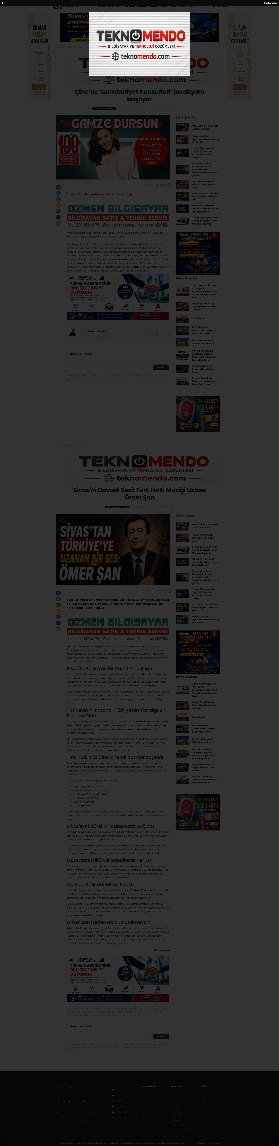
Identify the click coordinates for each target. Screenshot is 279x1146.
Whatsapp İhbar (86, 1116)
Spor (173, 6)
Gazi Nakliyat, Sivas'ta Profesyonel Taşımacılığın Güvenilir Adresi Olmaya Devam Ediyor (204, 291)
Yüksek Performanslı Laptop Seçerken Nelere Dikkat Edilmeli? (205, 208)
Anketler (206, 1097)
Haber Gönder (85, 1120)
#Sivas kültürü (98, 1014)
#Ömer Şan (73, 1008)
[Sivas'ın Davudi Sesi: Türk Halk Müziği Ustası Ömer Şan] (113, 549)
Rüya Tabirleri (208, 1105)
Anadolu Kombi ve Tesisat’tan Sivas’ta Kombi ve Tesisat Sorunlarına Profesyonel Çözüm (205, 169)
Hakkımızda (59, 1112)
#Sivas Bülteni (89, 1011)
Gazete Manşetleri (181, 1128)
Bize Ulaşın (121, 1117)
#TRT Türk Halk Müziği (77, 1014)
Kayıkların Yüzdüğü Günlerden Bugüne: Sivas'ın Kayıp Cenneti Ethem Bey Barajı (204, 355)
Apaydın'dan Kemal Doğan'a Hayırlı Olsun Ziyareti (203, 369)
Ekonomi (142, 6)
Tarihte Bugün (179, 1113)
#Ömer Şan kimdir (90, 1008)
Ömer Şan (73, 763)
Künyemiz (121, 1111)
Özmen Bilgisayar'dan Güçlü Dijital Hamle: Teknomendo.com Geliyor (203, 153)
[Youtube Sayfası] (70, 1101)
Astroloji (205, 1109)
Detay (202, 1143)
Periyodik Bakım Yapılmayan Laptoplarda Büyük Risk (205, 139)
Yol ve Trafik (178, 1097)
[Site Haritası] (86, 1101)
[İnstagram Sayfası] (65, 1101)
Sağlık (164, 6)
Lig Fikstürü (177, 1109)
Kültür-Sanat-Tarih (110, 6)
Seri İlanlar (177, 1120)
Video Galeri (122, 1095)
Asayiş (182, 6)
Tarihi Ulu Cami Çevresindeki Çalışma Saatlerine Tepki (203, 330)
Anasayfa (59, 47)
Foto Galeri (122, 1089)
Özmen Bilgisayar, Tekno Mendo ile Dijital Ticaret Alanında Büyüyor (205, 220)
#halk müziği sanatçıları (110, 1011)
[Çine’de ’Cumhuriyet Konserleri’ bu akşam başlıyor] (113, 147)
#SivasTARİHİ (133, 1014)
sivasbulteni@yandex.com (100, 336)
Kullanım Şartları (86, 1112)
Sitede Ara (207, 1093)
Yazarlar (119, 1100)
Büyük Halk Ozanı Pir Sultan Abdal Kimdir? (203, 342)
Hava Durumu (178, 1093)
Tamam (215, 1143)
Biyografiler (207, 1101)
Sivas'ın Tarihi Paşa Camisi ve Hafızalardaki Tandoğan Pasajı (204, 381)
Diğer (192, 6)
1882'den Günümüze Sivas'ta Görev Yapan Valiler (203, 184)
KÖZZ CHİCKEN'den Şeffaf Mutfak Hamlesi (205, 127)
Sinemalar (177, 1116)
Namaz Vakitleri (179, 1101)
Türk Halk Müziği (77, 725)
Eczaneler (176, 1105)
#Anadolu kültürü (155, 1011)
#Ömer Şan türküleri (134, 1011)
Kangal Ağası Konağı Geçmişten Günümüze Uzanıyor (204, 306)
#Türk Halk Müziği (158, 1008)
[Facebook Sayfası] (55, 1101)
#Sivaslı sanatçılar (138, 1008)
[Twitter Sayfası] (60, 1101)
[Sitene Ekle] (91, 1101)
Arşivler (120, 1106)
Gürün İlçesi (198, 318)
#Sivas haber (73, 1011)
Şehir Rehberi (178, 1124)
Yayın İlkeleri (60, 1116)
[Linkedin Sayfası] (75, 1101)
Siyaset (154, 6)
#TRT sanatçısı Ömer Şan (114, 1008)
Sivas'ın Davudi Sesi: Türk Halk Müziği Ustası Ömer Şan (205, 196)
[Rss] (81, 1101)
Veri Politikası (60, 1120)
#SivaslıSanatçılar (116, 1014)
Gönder (161, 367)
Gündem (129, 6)
